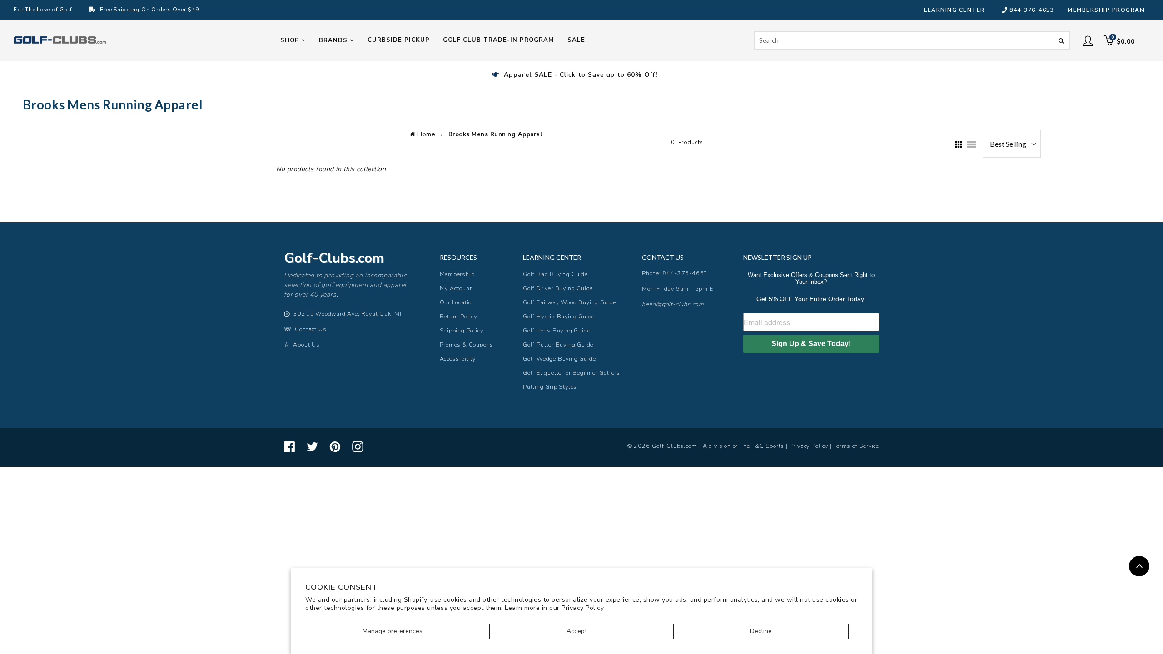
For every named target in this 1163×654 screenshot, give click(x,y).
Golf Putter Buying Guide (558, 344)
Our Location (458, 302)
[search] (912, 40)
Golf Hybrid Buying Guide (559, 316)
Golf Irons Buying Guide (556, 330)
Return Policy (458, 316)
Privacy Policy (583, 608)
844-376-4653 (1031, 10)
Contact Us (310, 329)
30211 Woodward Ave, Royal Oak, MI (347, 313)
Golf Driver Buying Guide (558, 288)
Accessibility (458, 358)
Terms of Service (856, 446)
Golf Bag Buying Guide (555, 274)
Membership (457, 274)
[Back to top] (1139, 566)
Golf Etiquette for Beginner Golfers (571, 373)
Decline (761, 631)
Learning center (954, 10)
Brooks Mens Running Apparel (495, 134)
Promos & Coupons (467, 344)
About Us (306, 344)
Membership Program (1106, 10)
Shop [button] (291, 40)
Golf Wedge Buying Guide (559, 358)
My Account (456, 288)
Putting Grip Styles (550, 387)
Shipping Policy (461, 330)
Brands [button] (334, 40)
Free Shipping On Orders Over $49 (149, 9)
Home (426, 134)
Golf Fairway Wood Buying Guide (569, 302)
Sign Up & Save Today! (811, 343)
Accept (577, 631)
